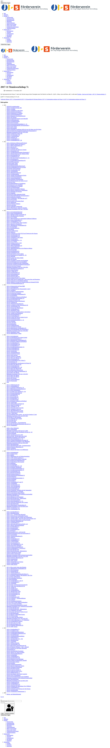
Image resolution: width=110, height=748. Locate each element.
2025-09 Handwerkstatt (12, 164)
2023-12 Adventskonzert (12, 287)
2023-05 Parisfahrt (11, 321)
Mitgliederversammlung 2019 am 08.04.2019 (17, 506)
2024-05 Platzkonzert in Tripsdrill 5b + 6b (16, 255)
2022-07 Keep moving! (12, 355)
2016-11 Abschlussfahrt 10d (13, 644)
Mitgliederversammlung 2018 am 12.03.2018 (17, 556)
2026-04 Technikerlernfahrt (13, 121)
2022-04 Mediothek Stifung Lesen (15, 370)
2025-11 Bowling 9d (11, 147)
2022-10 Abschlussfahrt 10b (13, 344)
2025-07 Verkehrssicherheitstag (14, 176)
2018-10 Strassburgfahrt (12, 528)
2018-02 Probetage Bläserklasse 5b (15, 557)
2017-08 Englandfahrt (12, 579)
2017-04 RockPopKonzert (13, 607)
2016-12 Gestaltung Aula (12, 630)
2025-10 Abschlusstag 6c (12, 159)
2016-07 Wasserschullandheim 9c (14, 653)
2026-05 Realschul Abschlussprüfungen (16, 116)
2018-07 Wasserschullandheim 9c (14, 536)
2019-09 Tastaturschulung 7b (13, 474)
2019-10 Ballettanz (11, 463)
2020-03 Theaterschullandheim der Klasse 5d (17, 440)
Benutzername (4, 701)
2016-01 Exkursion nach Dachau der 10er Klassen (18, 688)
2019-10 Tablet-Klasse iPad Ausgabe (15, 461)
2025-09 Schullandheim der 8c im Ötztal (16, 167)
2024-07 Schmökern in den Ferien (15, 237)
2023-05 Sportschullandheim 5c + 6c (15, 320)
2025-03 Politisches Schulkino (14, 197)
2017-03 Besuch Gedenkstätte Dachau (16, 614)
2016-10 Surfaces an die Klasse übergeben (17, 648)
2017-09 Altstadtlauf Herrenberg (14, 578)
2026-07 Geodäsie (11, 109)
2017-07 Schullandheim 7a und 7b (15, 580)
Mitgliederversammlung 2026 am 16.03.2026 (17, 132)
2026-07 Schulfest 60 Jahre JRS (14, 107)
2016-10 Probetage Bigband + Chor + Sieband (18, 647)
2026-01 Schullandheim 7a (13, 139)
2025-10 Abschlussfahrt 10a (13, 155)
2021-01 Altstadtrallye (12, 425)
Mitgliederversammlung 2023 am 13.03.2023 (17, 330)
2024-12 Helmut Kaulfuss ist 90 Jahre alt (16, 214)
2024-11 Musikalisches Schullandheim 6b (16, 225)
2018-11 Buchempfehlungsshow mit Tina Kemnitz (18, 520)
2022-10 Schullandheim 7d (13, 345)
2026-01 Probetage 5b (12, 137)
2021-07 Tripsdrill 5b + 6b (13, 406)
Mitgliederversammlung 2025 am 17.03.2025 (17, 209)
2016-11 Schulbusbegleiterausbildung (15, 636)
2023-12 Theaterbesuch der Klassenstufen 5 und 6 (18, 289)
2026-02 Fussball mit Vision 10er (14, 133)
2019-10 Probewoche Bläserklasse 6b (15, 460)
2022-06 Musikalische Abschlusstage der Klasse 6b (19, 363)
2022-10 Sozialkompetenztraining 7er (15, 347)
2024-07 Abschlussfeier (12, 239)
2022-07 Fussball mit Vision (13, 353)
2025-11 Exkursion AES (12, 148)
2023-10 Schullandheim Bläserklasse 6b (16, 294)
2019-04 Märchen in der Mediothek (15, 497)
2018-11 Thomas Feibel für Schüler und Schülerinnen (19, 517)
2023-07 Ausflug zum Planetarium (15, 313)
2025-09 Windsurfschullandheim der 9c (16, 166)
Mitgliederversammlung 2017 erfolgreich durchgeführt (19, 606)
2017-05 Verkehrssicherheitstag (14, 601)
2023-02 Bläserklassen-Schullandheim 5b (16, 328)
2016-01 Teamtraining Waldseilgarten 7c (16, 691)
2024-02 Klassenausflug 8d (13, 276)
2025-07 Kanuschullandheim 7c (14, 178)
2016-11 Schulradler (11, 641)
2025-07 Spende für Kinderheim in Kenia (16, 175)
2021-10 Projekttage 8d (12, 395)
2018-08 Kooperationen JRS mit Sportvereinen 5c (18, 533)
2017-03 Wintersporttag (12, 615)
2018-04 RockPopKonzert (13, 549)
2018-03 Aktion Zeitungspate (13, 553)
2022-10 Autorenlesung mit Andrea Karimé (17, 337)
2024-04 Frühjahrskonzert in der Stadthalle (17, 261)
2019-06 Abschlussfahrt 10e (13, 487)
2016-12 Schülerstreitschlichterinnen (15, 632)
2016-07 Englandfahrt (12, 655)
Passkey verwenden (9, 713)
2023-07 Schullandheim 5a (13, 309)
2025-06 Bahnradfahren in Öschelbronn (16, 183)
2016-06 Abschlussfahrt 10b (13, 657)
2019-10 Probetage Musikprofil (14, 467)
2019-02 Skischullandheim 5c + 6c (15, 501)
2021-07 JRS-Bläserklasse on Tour (15, 410)
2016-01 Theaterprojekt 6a (13, 682)
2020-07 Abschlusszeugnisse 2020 (15, 434)
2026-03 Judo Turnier (12, 126)
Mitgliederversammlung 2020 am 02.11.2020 (17, 430)
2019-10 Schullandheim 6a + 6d (14, 466)
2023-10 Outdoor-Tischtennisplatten (15, 291)
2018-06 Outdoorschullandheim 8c (15, 547)
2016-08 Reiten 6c (11, 649)
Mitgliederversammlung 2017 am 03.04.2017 (17, 618)
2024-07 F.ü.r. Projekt (12, 241)
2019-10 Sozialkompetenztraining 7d (15, 468)
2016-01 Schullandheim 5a (13, 687)
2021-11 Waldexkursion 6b (13, 384)
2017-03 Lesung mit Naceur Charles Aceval (17, 611)
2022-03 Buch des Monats (13, 375)
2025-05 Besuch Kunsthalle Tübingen (16, 189)
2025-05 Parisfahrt (11, 193)
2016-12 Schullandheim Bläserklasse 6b (16, 633)
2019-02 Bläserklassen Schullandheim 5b (16, 505)
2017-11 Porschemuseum (12, 570)
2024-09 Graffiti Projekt (12, 230)
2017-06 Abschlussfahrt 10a (13, 594)
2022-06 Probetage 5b (12, 361)
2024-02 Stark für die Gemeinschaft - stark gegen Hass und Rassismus (23, 279)
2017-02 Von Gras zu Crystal (13, 622)
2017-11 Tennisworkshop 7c (13, 572)
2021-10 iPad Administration (13, 390)
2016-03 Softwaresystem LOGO (14, 671)
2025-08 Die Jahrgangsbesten (14, 168)
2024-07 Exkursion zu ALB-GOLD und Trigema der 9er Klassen (22, 233)
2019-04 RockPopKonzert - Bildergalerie (16, 498)
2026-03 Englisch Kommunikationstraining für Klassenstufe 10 (21, 130)
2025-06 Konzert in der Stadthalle (15, 184)
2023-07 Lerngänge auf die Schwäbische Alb (17, 305)
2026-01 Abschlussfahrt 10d (13, 134)
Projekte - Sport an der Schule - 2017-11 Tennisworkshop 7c (91, 94)
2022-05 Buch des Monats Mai (14, 368)
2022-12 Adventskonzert (12, 336)
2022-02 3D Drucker (12, 378)
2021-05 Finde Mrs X (12, 420)
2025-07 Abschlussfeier (12, 171)
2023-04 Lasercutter (11, 322)
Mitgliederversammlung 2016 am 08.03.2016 (17, 680)
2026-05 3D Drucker (12, 117)
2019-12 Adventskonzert (12, 452)
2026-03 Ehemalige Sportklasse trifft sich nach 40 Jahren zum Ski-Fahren (24, 129)
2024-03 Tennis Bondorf (12, 270)
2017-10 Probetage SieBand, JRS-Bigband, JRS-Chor (19, 575)
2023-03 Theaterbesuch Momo (14, 326)
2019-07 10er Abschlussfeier (13, 486)
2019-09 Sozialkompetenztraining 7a (15, 478)
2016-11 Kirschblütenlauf (13, 634)
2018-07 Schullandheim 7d (13, 538)
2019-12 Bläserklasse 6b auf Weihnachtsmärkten (18, 456)
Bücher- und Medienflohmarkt (14, 694)
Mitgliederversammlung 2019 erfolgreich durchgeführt (19, 494)
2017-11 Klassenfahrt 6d (12, 571)
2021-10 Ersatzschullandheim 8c (14, 393)
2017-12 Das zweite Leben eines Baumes (16, 567)
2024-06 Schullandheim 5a (13, 251)
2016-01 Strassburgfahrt (12, 690)
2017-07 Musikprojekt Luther (14, 591)
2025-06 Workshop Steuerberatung (15, 179)
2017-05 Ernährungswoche (13, 597)
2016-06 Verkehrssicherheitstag (14, 664)
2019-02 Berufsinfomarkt (13, 503)
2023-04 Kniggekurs (11, 324)
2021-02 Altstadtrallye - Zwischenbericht (16, 422)
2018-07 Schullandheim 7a (13, 540)
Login (2, 713)
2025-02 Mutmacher (11, 202)
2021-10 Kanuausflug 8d (12, 397)
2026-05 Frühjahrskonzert (13, 120)
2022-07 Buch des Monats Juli (14, 357)
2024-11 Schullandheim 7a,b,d (14, 221)
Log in (2, 696)
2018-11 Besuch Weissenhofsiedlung (15, 525)
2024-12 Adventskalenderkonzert (14, 212)
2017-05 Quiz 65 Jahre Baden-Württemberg (17, 602)
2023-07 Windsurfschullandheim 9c (15, 303)
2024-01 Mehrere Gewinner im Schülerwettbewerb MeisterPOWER (23, 282)
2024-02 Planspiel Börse (12, 275)
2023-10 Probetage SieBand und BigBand (17, 297)
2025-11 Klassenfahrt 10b (13, 151)
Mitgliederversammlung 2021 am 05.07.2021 (17, 416)
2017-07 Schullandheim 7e (13, 582)
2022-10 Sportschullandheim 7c (14, 339)
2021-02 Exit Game (11, 421)
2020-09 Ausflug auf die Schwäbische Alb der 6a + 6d (19, 432)
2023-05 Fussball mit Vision (13, 318)
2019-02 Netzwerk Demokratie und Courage (17, 502)
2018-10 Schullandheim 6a (13, 529)
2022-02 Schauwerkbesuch (13, 379)
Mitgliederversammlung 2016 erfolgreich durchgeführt (19, 678)
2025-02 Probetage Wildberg (13, 203)
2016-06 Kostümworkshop (13, 661)
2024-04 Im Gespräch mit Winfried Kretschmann (18, 264)
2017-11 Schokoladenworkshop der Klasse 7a (17, 574)
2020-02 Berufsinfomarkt (13, 444)
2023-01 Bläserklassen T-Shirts (14, 333)
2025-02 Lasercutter (11, 205)
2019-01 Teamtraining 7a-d (13, 507)
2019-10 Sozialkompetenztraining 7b (15, 470)
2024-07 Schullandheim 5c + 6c (14, 240)
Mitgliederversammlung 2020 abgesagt (16, 437)
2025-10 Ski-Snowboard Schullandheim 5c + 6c (18, 157)
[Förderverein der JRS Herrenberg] (50, 10)
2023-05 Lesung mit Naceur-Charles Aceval (17, 317)
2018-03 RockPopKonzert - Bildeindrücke (17, 551)
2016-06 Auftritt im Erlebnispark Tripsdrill (17, 660)
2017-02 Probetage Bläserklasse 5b (15, 625)
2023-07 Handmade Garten (13, 310)
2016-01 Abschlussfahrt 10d (13, 684)
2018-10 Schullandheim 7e (13, 526)
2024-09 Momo (10, 229)
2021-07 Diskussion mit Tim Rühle (15, 411)
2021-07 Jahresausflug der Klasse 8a (15, 403)
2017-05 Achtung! (11, 599)
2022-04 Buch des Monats (13, 372)
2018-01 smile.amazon (12, 564)
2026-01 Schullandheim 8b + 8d (14, 140)
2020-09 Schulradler (11, 433)
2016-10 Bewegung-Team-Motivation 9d (16, 645)
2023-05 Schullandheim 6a (13, 316)
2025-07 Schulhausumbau (13, 174)
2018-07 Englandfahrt (12, 534)
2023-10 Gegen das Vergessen (14, 293)
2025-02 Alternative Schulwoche (14, 206)
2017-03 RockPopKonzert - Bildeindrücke (17, 609)
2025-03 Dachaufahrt (12, 199)
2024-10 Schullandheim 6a (13, 228)
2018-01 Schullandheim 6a (13, 563)
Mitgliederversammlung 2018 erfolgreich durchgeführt (19, 555)
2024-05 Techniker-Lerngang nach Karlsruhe (17, 260)
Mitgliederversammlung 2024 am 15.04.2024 (17, 267)
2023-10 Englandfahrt (12, 295)
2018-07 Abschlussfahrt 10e (13, 543)
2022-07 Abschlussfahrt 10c (13, 352)
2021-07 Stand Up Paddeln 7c (14, 405)
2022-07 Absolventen (12, 351)
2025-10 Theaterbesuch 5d (13, 156)
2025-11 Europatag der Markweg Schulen (16, 149)
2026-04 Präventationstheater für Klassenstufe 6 (18, 125)
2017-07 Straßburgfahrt (12, 588)
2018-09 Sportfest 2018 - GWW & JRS (16, 532)
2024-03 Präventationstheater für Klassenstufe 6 (18, 195)
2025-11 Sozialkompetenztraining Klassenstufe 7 (18, 152)
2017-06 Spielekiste (11, 595)
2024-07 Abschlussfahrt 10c (13, 236)
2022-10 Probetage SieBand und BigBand (17, 341)
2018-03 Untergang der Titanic (14, 552)
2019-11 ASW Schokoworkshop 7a (15, 457)
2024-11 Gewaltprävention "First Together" (17, 222)
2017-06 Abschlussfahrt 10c (13, 593)
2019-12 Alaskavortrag (12, 453)
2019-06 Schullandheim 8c (13, 488)
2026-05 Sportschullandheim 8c (14, 114)
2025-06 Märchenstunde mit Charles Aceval (17, 180)
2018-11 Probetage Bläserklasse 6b (15, 521)
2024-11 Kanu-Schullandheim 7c (14, 220)
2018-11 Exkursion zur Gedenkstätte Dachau (17, 516)
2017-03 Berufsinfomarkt (13, 613)
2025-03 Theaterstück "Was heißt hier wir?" (17, 198)
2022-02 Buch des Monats (13, 376)
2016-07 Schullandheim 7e (13, 656)
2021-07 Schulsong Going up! (14, 409)
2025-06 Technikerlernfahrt (13, 187)
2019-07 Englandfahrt (12, 483)
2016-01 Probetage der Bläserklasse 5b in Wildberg (19, 686)
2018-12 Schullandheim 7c (13, 511)
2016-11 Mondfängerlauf (12, 640)
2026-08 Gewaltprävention (13, 106)
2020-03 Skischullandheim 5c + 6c (15, 438)
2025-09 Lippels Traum (12, 163)
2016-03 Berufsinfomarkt (13, 679)
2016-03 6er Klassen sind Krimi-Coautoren (17, 674)
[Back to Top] (2, 1)
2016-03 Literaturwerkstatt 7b (14, 670)
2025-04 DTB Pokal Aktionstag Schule (16, 194)
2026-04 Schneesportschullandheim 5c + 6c (17, 124)
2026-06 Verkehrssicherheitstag (14, 112)
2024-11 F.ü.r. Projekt (12, 217)
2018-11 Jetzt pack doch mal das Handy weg (17, 524)
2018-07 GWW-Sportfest (12, 541)
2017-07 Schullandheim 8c (13, 590)
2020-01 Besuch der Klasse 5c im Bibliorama (17, 449)
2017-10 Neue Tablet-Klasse (13, 576)
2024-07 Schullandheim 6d (13, 247)
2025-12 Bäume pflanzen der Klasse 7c (16, 144)
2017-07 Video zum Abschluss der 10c (16, 586)
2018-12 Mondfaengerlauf (13, 513)
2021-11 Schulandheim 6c (13, 386)
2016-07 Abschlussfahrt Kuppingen (15, 651)
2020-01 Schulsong (11, 448)
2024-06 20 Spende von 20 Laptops (15, 253)
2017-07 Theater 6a (11, 587)
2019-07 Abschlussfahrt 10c (13, 484)
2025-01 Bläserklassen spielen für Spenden (17, 207)
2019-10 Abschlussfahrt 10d (13, 471)
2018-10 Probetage (11, 530)
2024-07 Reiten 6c (11, 232)
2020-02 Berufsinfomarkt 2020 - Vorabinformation (19, 445)
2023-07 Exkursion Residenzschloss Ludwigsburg (18, 311)
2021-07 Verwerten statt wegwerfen (15, 407)
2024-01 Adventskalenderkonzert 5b (15, 283)
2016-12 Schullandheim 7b (13, 629)
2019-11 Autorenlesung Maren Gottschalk (16, 459)
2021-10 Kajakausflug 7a (13, 398)
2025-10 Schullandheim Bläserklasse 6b (16, 160)
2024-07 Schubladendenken (13, 244)
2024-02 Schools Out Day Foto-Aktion (16, 278)
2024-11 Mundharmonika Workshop (15, 216)
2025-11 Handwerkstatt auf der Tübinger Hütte (18, 153)
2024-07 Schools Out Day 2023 (14, 243)
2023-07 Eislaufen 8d (12, 302)
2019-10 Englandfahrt (12, 464)
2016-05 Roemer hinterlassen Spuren (15, 665)
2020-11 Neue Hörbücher (13, 428)
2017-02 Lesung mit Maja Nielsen (15, 617)
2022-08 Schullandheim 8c (13, 349)
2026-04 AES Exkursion (12, 122)
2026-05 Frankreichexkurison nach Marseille (17, 118)
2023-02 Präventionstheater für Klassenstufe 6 (17, 329)
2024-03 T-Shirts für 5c (12, 271)
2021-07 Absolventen (12, 402)
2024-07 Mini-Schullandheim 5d (14, 245)
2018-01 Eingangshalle (12, 559)
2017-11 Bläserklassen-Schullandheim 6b (16, 568)
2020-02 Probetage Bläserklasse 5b (15, 447)
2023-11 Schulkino (11, 290)
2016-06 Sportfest (11, 663)
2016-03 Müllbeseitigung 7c (13, 672)
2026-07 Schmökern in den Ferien (15, 110)
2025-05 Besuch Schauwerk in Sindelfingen (17, 190)
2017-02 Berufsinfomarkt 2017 (14, 624)
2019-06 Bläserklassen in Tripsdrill (15, 491)
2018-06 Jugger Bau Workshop (14, 545)
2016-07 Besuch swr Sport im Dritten (15, 652)
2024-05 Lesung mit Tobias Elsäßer (15, 257)
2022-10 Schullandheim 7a (13, 343)
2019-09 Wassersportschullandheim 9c (16, 475)
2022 (8, 382)
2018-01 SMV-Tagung (12, 560)
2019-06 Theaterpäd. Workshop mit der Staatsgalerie (19, 490)
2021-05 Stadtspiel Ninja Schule (14, 418)
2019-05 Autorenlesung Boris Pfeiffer (15, 493)
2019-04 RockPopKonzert (13, 495)
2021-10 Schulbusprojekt (12, 399)
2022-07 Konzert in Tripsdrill (13, 356)
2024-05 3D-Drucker (12, 259)
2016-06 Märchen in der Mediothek (15, 659)
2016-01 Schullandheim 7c (13, 683)
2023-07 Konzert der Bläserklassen (15, 307)
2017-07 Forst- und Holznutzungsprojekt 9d (17, 584)
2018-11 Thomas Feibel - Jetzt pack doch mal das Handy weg (21, 518)
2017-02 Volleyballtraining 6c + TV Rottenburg (18, 620)
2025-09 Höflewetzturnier (13, 162)
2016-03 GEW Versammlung (13, 675)
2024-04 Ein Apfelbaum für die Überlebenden (17, 263)
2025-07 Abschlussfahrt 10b (13, 170)
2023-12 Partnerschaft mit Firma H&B (16, 286)
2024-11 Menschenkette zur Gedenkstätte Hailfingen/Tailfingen (22, 218)
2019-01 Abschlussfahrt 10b (13, 509)
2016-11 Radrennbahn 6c (13, 637)
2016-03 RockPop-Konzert (13, 668)
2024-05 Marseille (11, 256)
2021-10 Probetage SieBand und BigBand (17, 401)
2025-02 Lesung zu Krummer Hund (15, 201)
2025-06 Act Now (11, 182)
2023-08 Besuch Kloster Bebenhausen (16, 301)
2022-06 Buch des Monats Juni (14, 364)
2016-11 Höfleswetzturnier (13, 643)
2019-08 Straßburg (11, 480)
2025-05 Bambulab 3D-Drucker (14, 191)
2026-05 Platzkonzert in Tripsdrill (14, 113)
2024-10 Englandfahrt (12, 226)
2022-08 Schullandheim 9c (13, 348)
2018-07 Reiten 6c (11, 537)
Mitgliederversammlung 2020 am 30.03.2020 (17, 443)
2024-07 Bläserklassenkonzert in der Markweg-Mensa (19, 248)
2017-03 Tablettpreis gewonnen (14, 610)
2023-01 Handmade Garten (13, 332)
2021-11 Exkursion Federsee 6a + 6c (15, 387)
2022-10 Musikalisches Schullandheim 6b (16, 340)
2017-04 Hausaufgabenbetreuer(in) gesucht (17, 605)
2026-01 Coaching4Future (13, 136)
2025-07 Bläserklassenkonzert (14, 172)
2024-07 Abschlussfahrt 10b (13, 234)
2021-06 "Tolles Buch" (12, 413)
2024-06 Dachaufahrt (12, 249)
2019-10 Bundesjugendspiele (13, 472)
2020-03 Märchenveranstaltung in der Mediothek (18, 441)
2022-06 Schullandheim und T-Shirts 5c (16, 360)
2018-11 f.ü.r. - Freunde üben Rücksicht (16, 514)
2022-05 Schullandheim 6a (13, 366)
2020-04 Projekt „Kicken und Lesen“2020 (17, 436)
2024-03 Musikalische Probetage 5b (15, 268)
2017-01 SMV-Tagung (12, 626)
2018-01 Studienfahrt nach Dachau (15, 561)
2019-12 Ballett (10, 455)
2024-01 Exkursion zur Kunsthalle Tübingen (17, 280)
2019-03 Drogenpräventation (13, 499)
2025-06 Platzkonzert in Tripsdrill (14, 186)
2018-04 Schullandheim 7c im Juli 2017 (16, 548)
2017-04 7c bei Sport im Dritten (14, 603)
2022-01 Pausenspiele (12, 380)
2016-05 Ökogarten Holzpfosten (14, 667)
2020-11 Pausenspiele (12, 429)
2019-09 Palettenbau (11, 476)
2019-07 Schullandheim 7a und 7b (15, 482)
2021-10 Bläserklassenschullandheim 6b (16, 389)
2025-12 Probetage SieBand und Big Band (17, 143)
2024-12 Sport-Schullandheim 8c (14, 213)
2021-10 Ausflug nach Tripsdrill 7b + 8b (16, 391)
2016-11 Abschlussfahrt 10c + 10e (15, 638)
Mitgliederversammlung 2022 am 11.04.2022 (17, 374)
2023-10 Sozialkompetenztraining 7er (15, 298)
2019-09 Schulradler (11, 479)
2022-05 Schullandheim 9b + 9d (14, 367)
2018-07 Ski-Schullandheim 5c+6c (15, 544)
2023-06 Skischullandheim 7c (14, 314)
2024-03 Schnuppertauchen (13, 274)
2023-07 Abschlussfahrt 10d (13, 306)
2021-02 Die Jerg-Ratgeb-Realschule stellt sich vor (19, 424)
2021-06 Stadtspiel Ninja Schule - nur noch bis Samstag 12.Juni (22, 414)
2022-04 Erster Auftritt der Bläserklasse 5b (17, 371)
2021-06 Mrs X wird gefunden (14, 417)
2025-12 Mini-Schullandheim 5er (14, 145)
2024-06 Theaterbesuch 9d (13, 252)
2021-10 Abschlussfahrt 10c (13, 394)
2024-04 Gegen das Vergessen (14, 266)
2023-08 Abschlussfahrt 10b (13, 299)
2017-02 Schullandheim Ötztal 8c (14, 621)
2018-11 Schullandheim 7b (13, 522)
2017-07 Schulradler (11, 583)
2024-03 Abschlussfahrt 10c (13, 272)
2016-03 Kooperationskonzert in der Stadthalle (18, 676)
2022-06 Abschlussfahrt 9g (13, 359)
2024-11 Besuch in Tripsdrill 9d (14, 224)
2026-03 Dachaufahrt (12, 128)
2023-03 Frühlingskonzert (13, 325)
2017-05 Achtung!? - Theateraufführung (16, 598)
